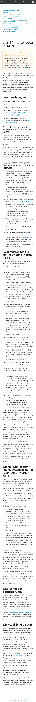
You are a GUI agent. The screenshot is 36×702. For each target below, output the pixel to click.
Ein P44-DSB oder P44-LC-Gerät (12, 14)
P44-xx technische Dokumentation (13, 2)
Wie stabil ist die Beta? (9, 31)
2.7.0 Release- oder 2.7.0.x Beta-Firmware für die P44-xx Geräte (16, 17)
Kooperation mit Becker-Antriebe (19, 612)
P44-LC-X (13, 123)
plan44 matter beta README (11, 10)
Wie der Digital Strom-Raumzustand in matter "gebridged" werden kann (15, 26)
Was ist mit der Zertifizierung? (11, 29)
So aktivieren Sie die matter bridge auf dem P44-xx (16, 23)
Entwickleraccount (24, 237)
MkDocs (25, 700)
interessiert (16, 655)
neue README (22, 67)
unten (25, 359)
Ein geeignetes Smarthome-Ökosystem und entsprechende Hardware (15, 21)
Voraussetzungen (7, 12)
